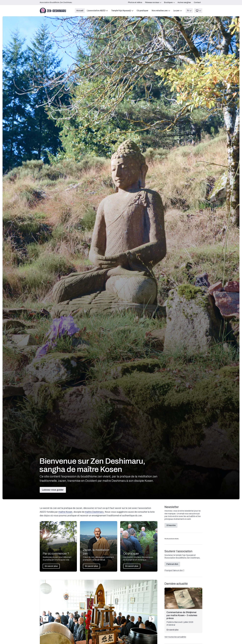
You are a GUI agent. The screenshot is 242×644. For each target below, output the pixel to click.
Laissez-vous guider (53, 490)
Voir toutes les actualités (175, 637)
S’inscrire (171, 525)
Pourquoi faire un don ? (174, 570)
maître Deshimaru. (94, 512)
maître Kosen (65, 512)
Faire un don (172, 564)
